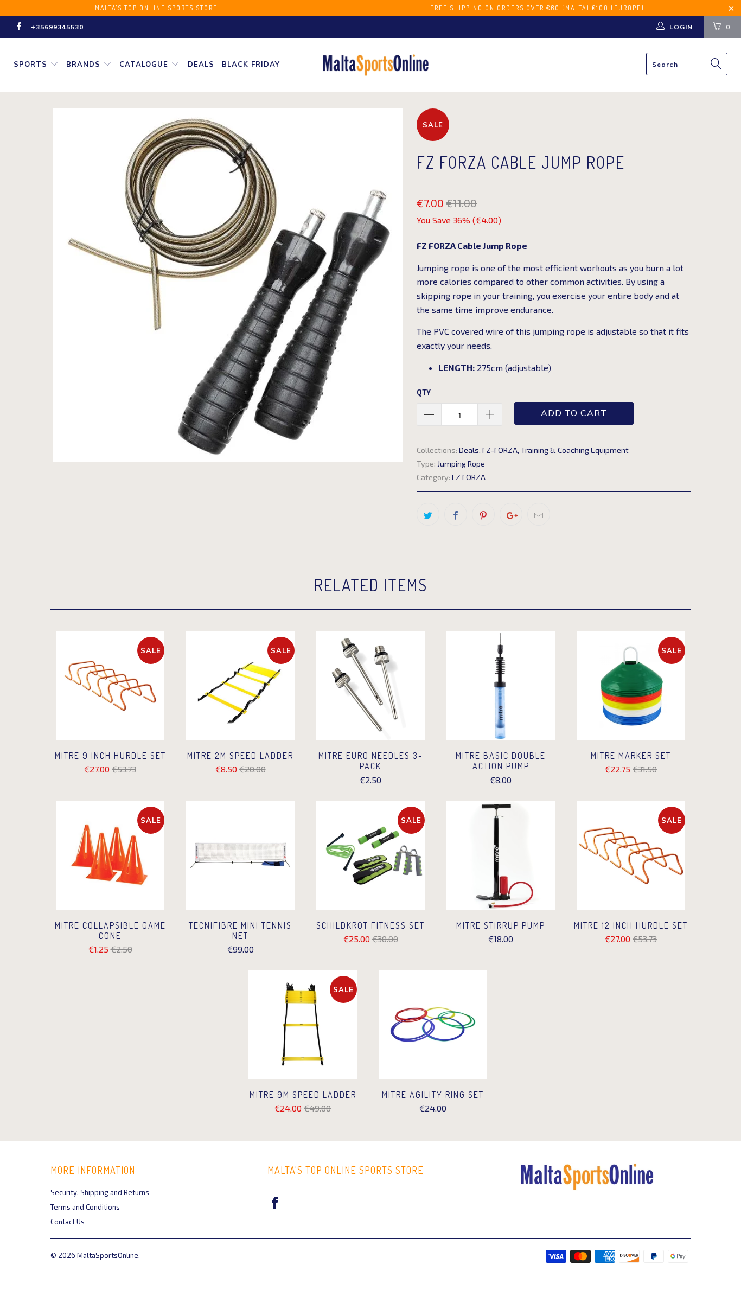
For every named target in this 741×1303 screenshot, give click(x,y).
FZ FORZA (469, 477)
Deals (201, 64)
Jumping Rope (461, 463)
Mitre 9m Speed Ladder (302, 1024)
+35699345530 (57, 27)
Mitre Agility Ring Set (433, 1024)
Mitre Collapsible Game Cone (110, 855)
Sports (30, 64)
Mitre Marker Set (631, 685)
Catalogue (143, 64)
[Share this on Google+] (511, 514)
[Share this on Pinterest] (483, 514)
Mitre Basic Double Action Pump (500, 685)
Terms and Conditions (85, 1207)
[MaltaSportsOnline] (376, 65)
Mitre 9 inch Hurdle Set (110, 685)
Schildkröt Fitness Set (370, 855)
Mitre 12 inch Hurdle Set (631, 855)
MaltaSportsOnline (107, 1255)
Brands (83, 64)
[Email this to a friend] (538, 514)
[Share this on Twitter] (428, 514)
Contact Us (67, 1221)
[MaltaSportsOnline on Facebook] (18, 27)
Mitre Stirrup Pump (500, 855)
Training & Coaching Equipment (575, 450)
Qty (424, 392)
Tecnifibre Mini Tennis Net (240, 855)
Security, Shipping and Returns (99, 1192)
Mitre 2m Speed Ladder (240, 685)
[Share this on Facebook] (455, 514)
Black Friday (251, 64)
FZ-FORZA (500, 450)
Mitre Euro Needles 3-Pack (370, 685)
